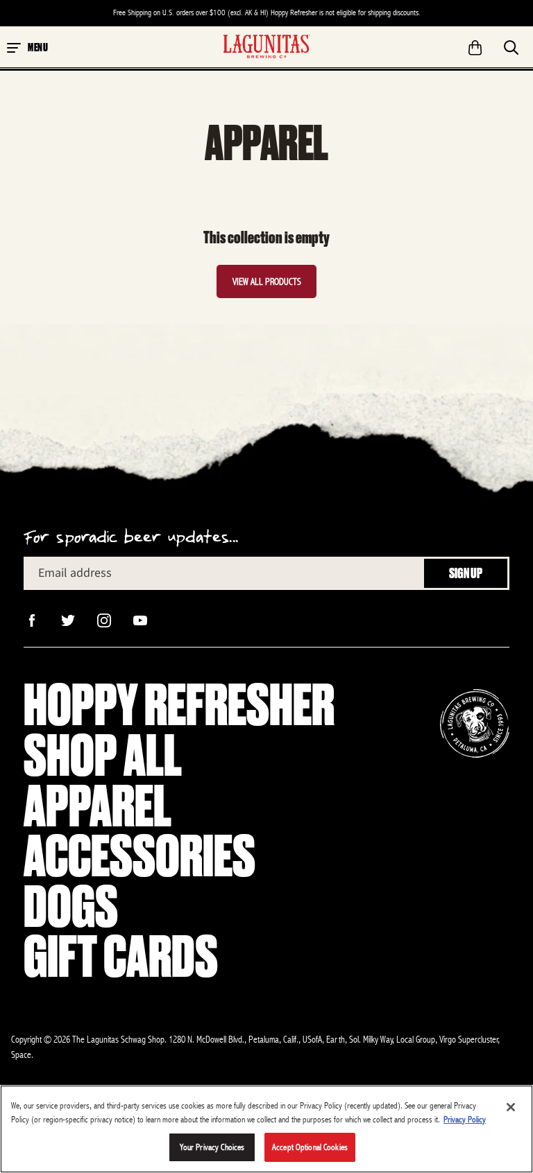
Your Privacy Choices (212, 1147)
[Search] (511, 43)
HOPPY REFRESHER (179, 705)
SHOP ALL (103, 756)
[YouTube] (139, 619)
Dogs (71, 907)
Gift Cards (121, 957)
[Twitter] (67, 619)
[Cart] (475, 43)
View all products (266, 281)
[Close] (511, 1107)
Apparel (97, 806)
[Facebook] (30, 619)
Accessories (139, 856)
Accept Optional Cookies (310, 1147)
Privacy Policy (464, 1119)
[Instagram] (103, 619)
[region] (266, 1129)
